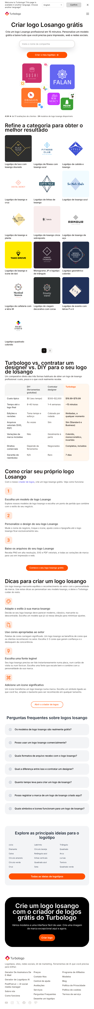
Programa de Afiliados (73, 972)
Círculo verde (15, 862)
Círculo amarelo (16, 858)
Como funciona (12, 996)
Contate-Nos (40, 977)
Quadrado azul (40, 862)
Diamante (13, 849)
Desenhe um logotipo (44, 999)
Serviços (38, 990)
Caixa (11, 854)
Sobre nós (10, 991)
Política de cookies (71, 990)
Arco (62, 854)
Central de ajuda (42, 981)
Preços (37, 972)
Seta (36, 867)
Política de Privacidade (73, 985)
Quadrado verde (67, 867)
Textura (63, 862)
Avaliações (39, 985)
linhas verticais (40, 858)
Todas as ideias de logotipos (47, 876)
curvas (63, 858)
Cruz (11, 867)
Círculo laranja (40, 849)
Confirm (73, 5)
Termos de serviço (71, 994)
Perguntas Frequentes (45, 994)
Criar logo (47, 937)
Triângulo (64, 845)
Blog (64, 981)
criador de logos (26, 482)
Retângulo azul (40, 854)
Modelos (66, 977)
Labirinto (38, 845)
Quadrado (64, 849)
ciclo (11, 845)
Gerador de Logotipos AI (17, 979)
